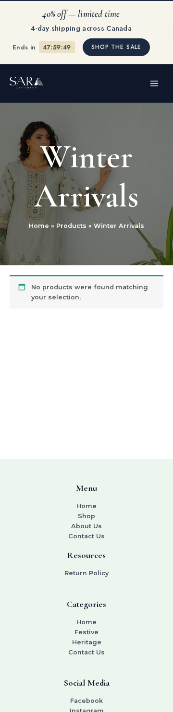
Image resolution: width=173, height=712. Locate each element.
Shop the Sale (116, 47)
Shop (86, 516)
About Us (86, 526)
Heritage (86, 642)
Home (86, 506)
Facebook (86, 700)
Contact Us (86, 536)
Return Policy (86, 573)
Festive (86, 632)
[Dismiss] (152, 33)
